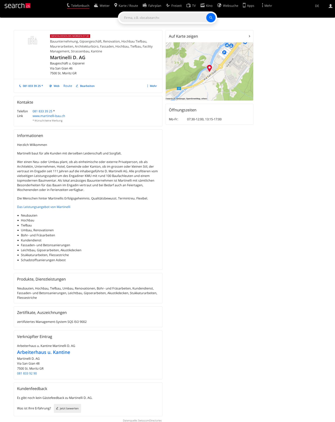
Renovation (111, 41)
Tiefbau (135, 46)
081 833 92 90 (27, 373)
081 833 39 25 (42, 111)
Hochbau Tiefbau (133, 41)
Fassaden (107, 46)
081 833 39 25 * (33, 86)
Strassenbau (80, 51)
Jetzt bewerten (69, 408)
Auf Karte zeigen (183, 36)
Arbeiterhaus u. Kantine (43, 352)
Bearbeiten (87, 86)
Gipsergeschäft (90, 41)
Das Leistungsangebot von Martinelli (43, 207)
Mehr (153, 86)
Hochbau (122, 46)
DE (317, 6)
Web (57, 86)
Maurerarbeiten (61, 46)
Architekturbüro (86, 46)
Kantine (96, 51)
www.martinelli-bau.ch (49, 116)
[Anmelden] (330, 6)
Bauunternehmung (64, 41)
